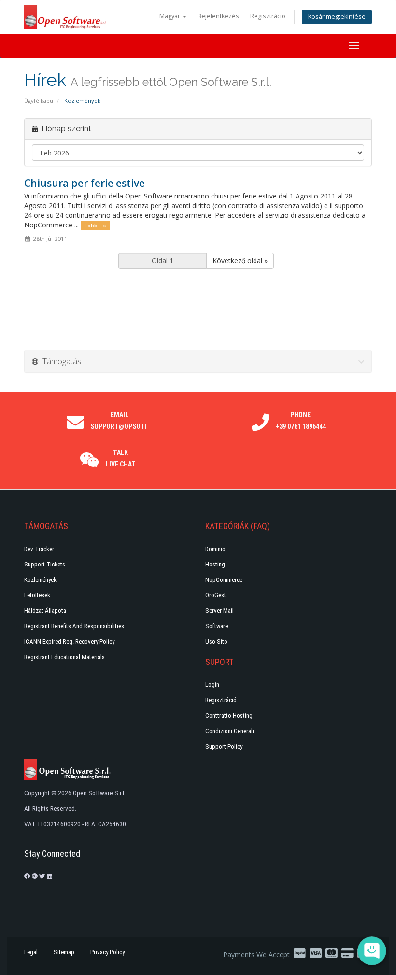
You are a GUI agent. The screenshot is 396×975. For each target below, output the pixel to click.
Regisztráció (267, 16)
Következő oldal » (240, 260)
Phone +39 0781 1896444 (300, 420)
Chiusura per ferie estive (84, 183)
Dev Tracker (39, 548)
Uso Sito (216, 641)
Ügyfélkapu (38, 100)
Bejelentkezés (218, 16)
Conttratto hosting (229, 715)
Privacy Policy (107, 952)
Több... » (95, 225)
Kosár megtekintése (337, 17)
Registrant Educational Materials (64, 657)
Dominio (215, 548)
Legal (31, 952)
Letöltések (37, 595)
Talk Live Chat (121, 458)
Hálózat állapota (45, 610)
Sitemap (64, 952)
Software (216, 626)
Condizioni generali (229, 731)
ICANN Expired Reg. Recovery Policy (69, 641)
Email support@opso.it (119, 420)
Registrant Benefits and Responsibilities (74, 626)
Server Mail (219, 610)
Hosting (215, 564)
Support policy (223, 746)
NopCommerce (223, 579)
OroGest (215, 595)
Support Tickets (44, 564)
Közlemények (40, 579)
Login (212, 684)
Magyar (170, 16)
